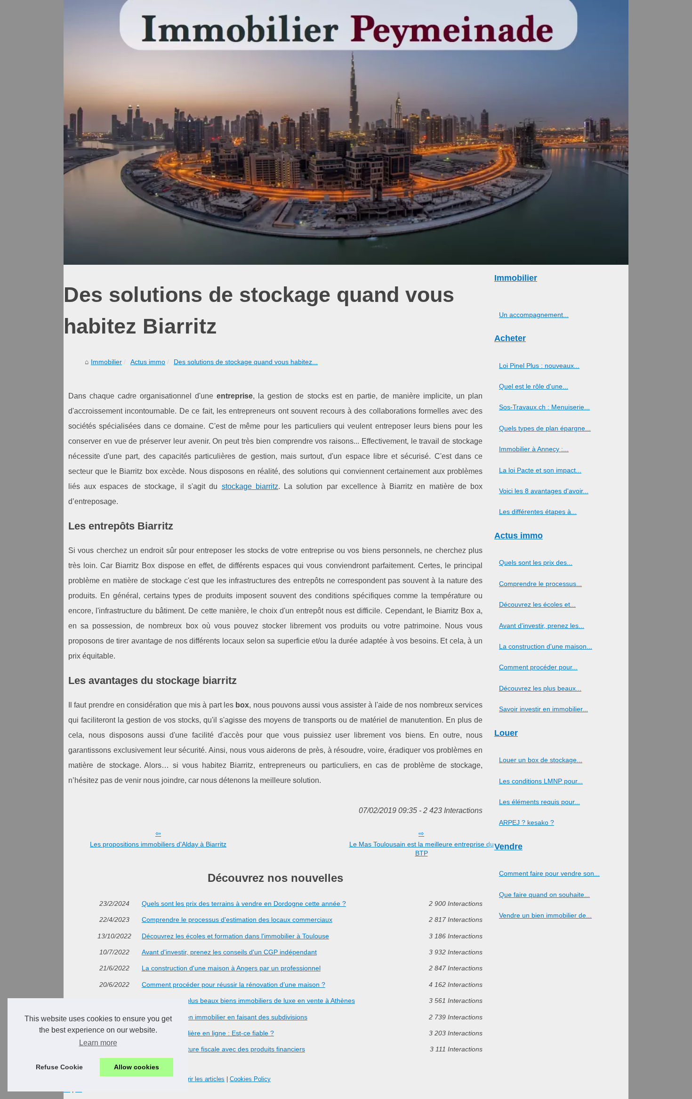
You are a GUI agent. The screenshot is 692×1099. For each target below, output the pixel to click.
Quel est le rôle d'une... (533, 386)
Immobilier (106, 362)
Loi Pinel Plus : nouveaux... (539, 365)
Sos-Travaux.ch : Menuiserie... (544, 407)
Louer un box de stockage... (540, 760)
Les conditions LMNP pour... (541, 781)
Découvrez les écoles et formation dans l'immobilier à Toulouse (235, 936)
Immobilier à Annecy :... (534, 449)
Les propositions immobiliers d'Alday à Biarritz (158, 844)
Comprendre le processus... (540, 583)
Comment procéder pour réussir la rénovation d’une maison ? (233, 984)
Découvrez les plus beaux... (540, 688)
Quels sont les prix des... (535, 562)
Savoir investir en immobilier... (543, 709)
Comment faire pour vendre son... (549, 873)
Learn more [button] (98, 1043)
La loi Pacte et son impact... (540, 470)
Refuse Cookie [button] (59, 1067)
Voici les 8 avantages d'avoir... (543, 491)
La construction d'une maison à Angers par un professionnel (231, 968)
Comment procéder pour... (538, 667)
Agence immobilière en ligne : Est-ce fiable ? (208, 1033)
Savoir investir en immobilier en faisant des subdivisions (224, 1017)
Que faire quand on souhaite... (544, 894)
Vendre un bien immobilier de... (545, 915)
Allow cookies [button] (136, 1067)
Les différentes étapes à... (538, 511)
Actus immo (147, 362)
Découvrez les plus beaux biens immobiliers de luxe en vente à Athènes (248, 1000)
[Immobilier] (346, 132)
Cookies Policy (250, 1079)
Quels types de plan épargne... (545, 428)
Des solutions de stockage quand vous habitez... (246, 362)
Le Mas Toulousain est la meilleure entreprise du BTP (421, 848)
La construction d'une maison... (545, 646)
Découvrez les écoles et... (537, 604)
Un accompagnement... (534, 314)
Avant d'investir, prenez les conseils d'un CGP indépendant (229, 952)
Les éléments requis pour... (539, 802)
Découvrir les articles (196, 1079)
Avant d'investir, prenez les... (541, 625)
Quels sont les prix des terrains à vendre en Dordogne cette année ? (244, 903)
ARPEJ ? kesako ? (526, 822)
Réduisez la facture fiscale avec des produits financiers (223, 1049)
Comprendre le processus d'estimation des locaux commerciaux (237, 919)
